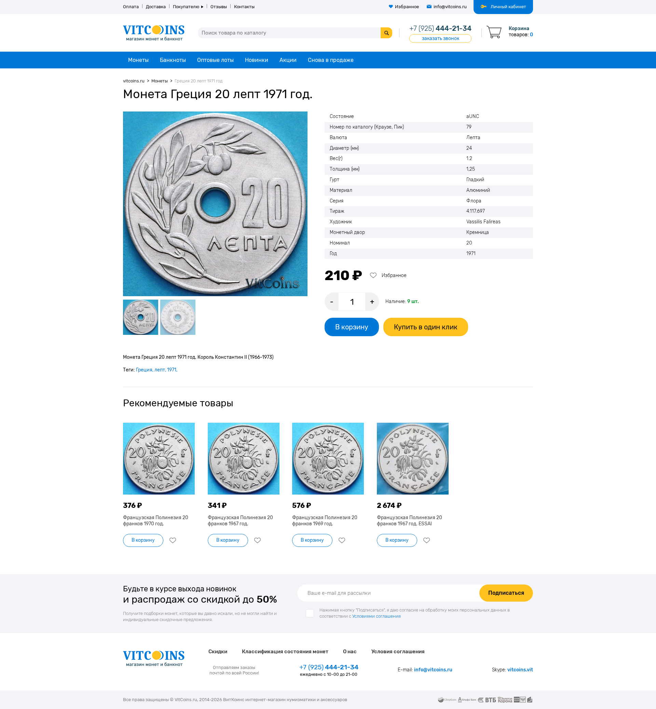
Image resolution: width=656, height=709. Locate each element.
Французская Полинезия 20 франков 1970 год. (155, 521)
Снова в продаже (331, 60)
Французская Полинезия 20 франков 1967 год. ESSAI (409, 521)
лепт (159, 370)
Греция (144, 370)
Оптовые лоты (215, 60)
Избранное (407, 6)
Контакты (244, 6)
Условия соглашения (398, 651)
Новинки (256, 60)
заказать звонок (440, 38)
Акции (288, 60)
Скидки (217, 651)
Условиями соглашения (376, 616)
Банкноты (173, 60)
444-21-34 (440, 28)
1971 (171, 370)
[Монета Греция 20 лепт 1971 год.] (215, 203)
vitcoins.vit (520, 670)
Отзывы (218, 6)
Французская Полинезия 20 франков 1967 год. (240, 521)
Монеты (138, 60)
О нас (350, 651)
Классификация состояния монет (285, 651)
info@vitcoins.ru (450, 6)
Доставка (156, 6)
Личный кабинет (508, 6)
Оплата (131, 6)
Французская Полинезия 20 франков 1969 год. (324, 521)
